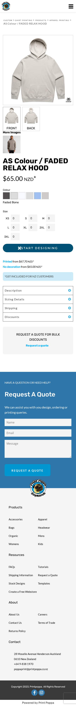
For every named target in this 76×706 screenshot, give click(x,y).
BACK (31, 128)
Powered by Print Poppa (38, 702)
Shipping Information (21, 575)
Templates (44, 583)
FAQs (12, 566)
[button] (38, 488)
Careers (42, 614)
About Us (14, 614)
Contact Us (15, 622)
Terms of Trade (46, 622)
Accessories (16, 519)
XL (25, 227)
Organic (13, 535)
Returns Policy (17, 631)
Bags (11, 527)
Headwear (44, 527)
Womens (14, 544)
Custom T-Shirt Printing (18, 20)
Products (40, 20)
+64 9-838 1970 (23, 663)
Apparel (42, 519)
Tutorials (43, 566)
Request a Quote (48, 575)
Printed (7, 261)
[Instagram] (41, 692)
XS (7, 218)
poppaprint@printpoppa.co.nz (31, 669)
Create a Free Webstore (23, 591)
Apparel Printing (59, 20)
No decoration (11, 266)
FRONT (12, 128)
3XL (6, 236)
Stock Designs (17, 583)
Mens (41, 535)
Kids (40, 544)
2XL (42, 227)
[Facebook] (34, 692)
